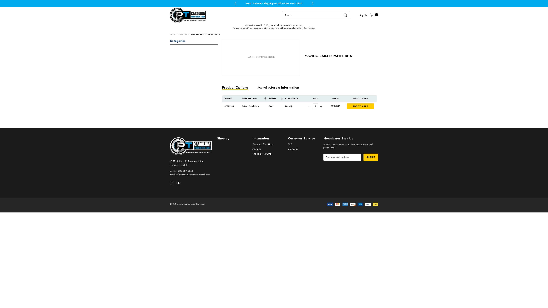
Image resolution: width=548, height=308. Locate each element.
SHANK (272, 98)
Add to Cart (360, 106)
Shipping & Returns (261, 153)
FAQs (290, 144)
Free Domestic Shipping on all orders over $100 (274, 3)
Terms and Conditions (262, 144)
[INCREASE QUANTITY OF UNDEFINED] (321, 106)
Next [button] (312, 3)
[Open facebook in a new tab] (172, 183)
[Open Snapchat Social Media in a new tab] (178, 183)
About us (256, 149)
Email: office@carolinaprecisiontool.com (190, 174)
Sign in (363, 15)
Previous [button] (235, 3)
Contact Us (293, 149)
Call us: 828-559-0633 (181, 171)
